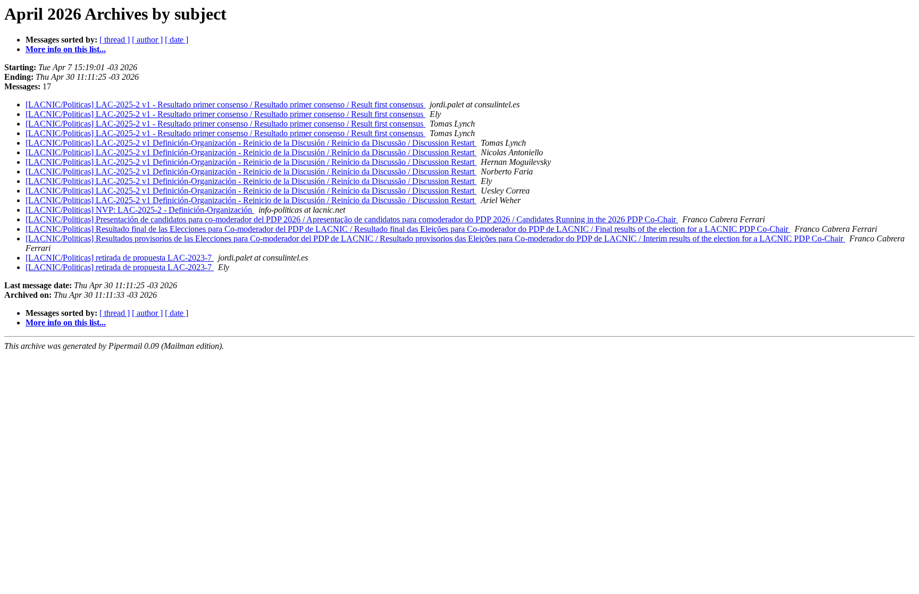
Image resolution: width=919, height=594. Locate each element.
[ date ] (176, 39)
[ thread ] (114, 39)
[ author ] (147, 39)
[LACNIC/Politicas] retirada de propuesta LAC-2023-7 (120, 257)
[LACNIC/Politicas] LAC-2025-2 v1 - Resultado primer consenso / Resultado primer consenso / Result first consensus (225, 104)
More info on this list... (66, 49)
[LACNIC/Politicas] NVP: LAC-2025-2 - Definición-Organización (140, 209)
